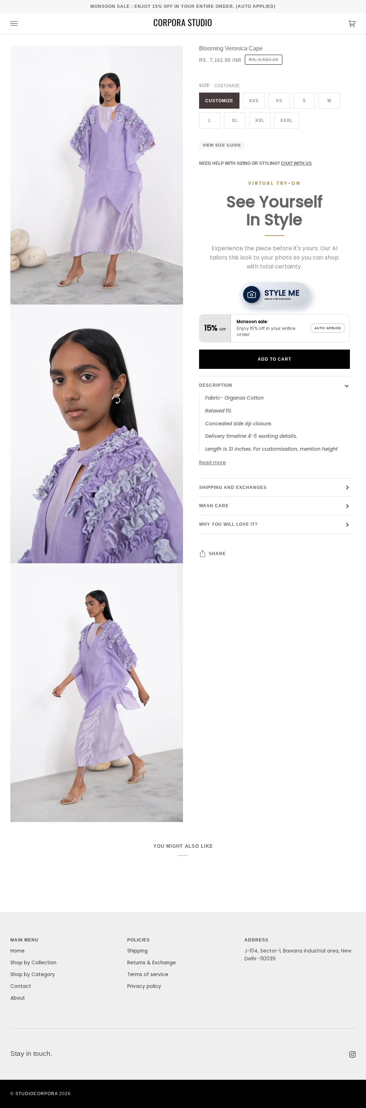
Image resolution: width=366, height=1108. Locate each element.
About (17, 998)
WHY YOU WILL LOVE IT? (228, 524)
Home (17, 951)
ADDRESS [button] (256, 940)
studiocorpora (36, 1093)
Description (215, 385)
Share (217, 553)
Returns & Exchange (151, 962)
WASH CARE (214, 505)
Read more (212, 462)
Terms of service (147, 974)
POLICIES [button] (138, 940)
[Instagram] (352, 1054)
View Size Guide (222, 145)
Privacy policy (144, 986)
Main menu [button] (24, 940)
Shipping (137, 951)
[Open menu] (21, 23)
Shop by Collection (33, 962)
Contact (20, 986)
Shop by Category (32, 974)
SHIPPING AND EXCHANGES (233, 487)
